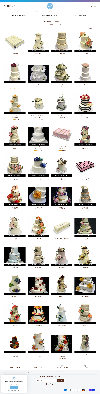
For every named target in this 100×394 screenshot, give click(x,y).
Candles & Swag (53, 12)
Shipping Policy (70, 372)
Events (24, 12)
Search (81, 12)
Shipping (44, 12)
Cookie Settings (81, 372)
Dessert (30, 12)
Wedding (37, 12)
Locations (68, 12)
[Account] (92, 6)
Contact (75, 12)
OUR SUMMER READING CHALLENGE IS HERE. (50, 1)
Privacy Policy (40, 372)
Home (18, 12)
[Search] (5, 6)
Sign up (60, 380)
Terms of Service (50, 372)
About (61, 12)
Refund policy (60, 372)
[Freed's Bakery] (50, 6)
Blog (27, 372)
